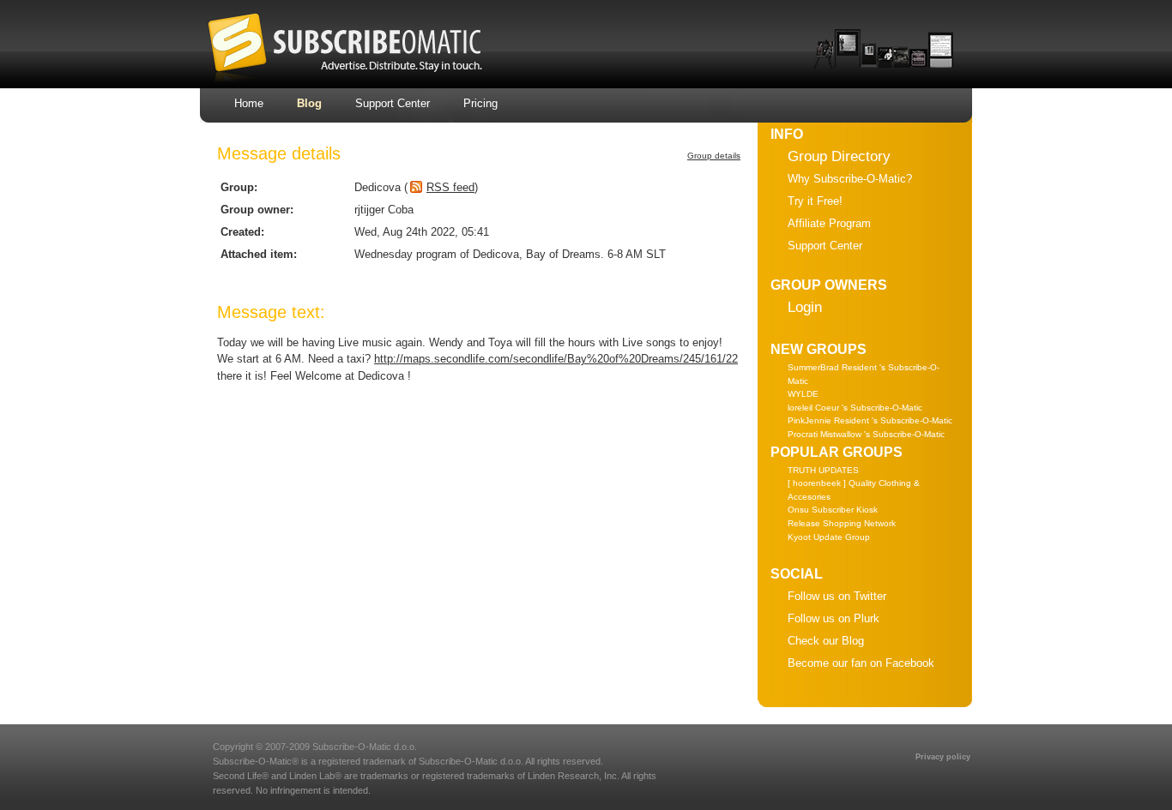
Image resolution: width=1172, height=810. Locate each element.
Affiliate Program (829, 223)
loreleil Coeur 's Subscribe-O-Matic (855, 407)
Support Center (392, 103)
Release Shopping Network (842, 523)
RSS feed (450, 187)
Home (248, 103)
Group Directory (839, 156)
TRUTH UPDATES (823, 470)
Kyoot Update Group (829, 537)
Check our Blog (826, 640)
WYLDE (803, 394)
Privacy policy (942, 757)
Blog (309, 103)
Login (805, 307)
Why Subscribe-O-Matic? (850, 178)
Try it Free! (815, 201)
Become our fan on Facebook (861, 663)
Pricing (480, 103)
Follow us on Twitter (837, 596)
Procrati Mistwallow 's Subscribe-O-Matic (866, 434)
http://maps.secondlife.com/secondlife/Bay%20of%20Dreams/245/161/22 (556, 358)
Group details (713, 155)
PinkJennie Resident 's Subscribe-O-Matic (870, 420)
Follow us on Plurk (833, 618)
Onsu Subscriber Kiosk (833, 509)
